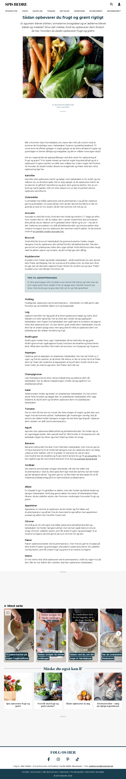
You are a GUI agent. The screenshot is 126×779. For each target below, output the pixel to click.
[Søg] (111, 4)
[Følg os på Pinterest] (67, 759)
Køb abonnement (50, 772)
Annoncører (36, 772)
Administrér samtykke (94, 772)
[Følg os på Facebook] (48, 759)
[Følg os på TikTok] (77, 759)
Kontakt (25, 772)
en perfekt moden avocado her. (48, 231)
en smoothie (91, 456)
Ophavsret (64, 772)
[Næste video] (118, 633)
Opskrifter (11, 11)
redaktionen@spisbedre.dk (101, 766)
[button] (19, 635)
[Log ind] (119, 4)
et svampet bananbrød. (85, 459)
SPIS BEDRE (16, 4)
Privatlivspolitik (77, 772)
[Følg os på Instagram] (58, 759)
